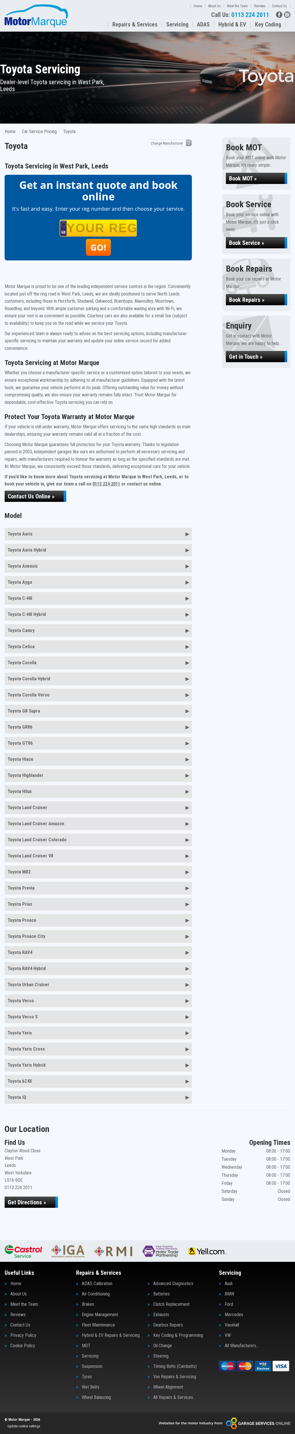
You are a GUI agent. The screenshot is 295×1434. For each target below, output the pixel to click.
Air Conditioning (96, 1294)
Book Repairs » (246, 299)
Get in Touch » (245, 356)
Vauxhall (232, 1325)
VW (228, 1335)
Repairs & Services (135, 24)
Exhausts (161, 1314)
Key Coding (268, 24)
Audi (228, 1283)
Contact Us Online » (31, 496)
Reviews (260, 6)
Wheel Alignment (168, 1387)
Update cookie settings (23, 1426)
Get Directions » (27, 1202)
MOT (86, 1345)
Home (198, 6)
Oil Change (162, 1345)
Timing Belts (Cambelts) (175, 1366)
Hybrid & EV (232, 24)
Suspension (92, 1366)
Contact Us (279, 6)
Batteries (161, 1294)
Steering (161, 1356)
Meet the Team (237, 6)
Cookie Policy (22, 1345)
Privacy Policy (23, 1335)
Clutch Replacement (171, 1304)
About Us (214, 6)
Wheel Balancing (96, 1397)
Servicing (177, 24)
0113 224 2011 (240, 15)
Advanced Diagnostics (173, 1283)
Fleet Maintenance (98, 1325)
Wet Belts (90, 1387)
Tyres (87, 1377)
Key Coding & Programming (178, 1335)
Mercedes (234, 1314)
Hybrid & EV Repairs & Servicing (111, 1335)
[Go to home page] (36, 15)
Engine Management (100, 1314)
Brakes (88, 1304)
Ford (229, 1304)
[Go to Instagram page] (287, 14)
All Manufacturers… (242, 1345)
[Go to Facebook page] (279, 14)
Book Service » (246, 242)
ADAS (203, 24)
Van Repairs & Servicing (174, 1377)
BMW (229, 1294)
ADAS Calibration (97, 1283)
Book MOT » (243, 178)
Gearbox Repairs (168, 1325)
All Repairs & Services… (174, 1397)
